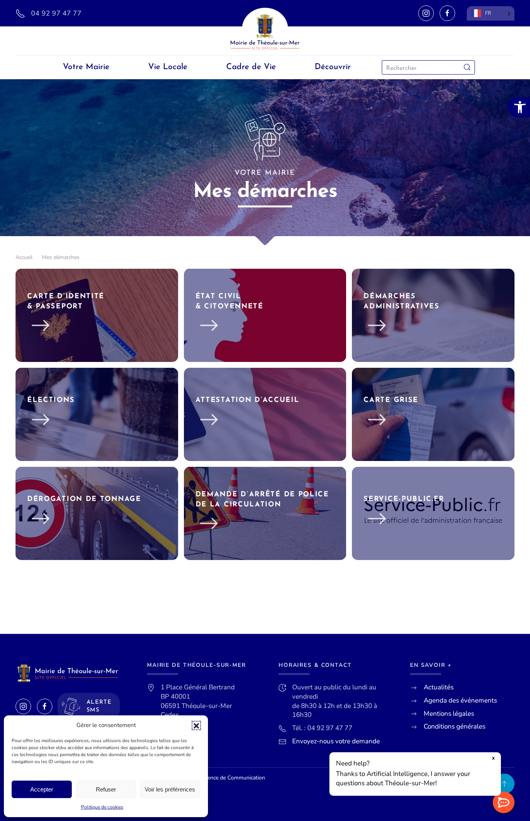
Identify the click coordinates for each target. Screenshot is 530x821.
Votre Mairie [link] (86, 67)
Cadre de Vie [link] (251, 67)
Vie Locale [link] (167, 67)
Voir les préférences (170, 789)
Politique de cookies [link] (102, 807)
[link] (518, 107)
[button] (196, 725)
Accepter (41, 789)
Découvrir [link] (333, 67)
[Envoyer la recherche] (467, 67)
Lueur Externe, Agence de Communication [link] (214, 777)
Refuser (106, 789)
